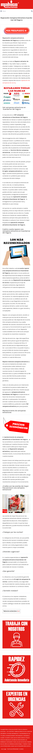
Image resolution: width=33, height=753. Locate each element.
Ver (18, 611)
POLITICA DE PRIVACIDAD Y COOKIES (15, 749)
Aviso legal (3, 749)
